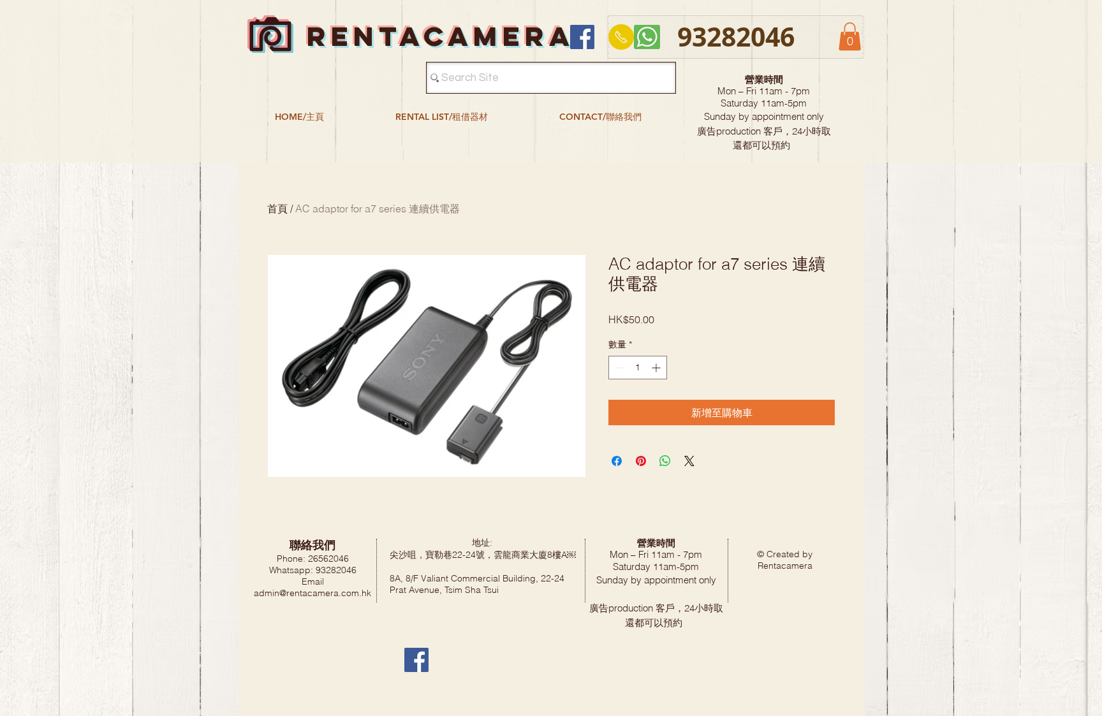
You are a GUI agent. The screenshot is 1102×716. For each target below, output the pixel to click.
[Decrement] (618, 367)
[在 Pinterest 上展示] (641, 461)
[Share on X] (689, 461)
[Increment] (657, 367)
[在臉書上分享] (616, 461)
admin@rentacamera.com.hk (312, 593)
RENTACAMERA (441, 36)
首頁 (277, 208)
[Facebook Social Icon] (582, 37)
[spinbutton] (637, 367)
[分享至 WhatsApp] (665, 461)
